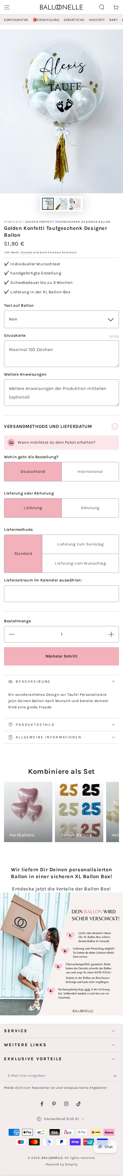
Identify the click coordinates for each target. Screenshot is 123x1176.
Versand (26, 252)
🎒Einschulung (46, 20)
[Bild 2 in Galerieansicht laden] (61, 204)
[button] (102, 7)
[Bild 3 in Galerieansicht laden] (75, 204)
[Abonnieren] (116, 1076)
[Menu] (7, 7)
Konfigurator (16, 20)
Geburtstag (74, 20)
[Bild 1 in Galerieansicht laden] (48, 204)
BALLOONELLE (52, 1158)
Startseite (13, 221)
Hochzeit (97, 20)
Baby (113, 20)
